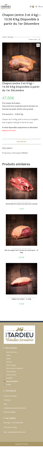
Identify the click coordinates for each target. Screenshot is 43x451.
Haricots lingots (11, 365)
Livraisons (7, 400)
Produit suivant (33, 39)
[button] (38, 45)
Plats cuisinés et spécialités (14, 368)
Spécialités (9, 378)
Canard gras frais (26, 202)
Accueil (4, 37)
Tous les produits (16, 202)
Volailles (8, 384)
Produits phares (31, 297)
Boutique (10, 37)
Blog (5, 404)
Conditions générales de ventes (15, 408)
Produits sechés (11, 375)
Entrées (8, 359)
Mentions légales (10, 412)
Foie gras (9, 362)
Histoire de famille (10, 396)
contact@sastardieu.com (16, 432)
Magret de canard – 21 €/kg (21, 299)
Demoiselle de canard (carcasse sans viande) (21, 204)
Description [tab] (21, 142)
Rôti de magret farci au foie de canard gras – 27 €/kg (21, 251)
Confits (8, 355)
